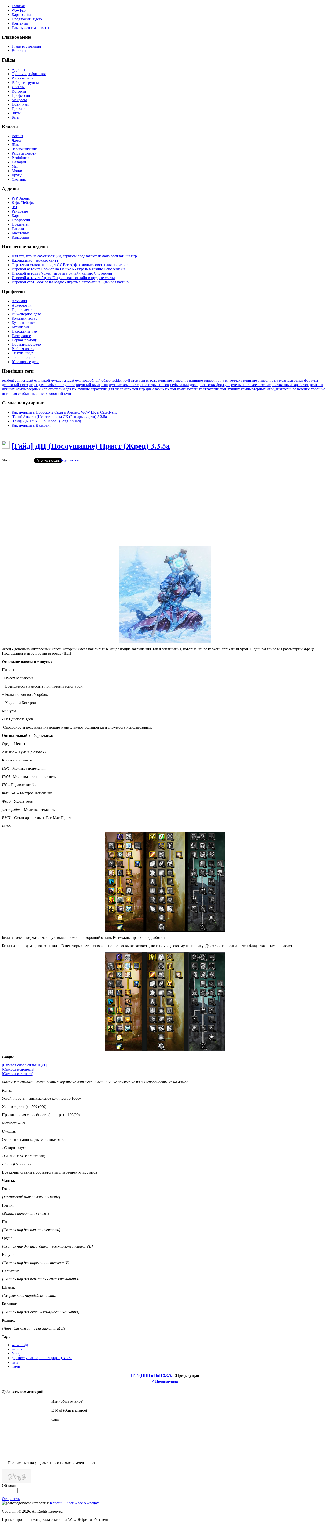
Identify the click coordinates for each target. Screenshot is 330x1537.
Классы (56, 1503)
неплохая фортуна (215, 385)
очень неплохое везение (251, 385)
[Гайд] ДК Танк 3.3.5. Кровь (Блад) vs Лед (46, 421)
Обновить (10, 1485)
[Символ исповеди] (18, 1069)
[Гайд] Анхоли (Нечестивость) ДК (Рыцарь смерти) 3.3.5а (59, 417)
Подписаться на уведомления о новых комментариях (51, 1463)
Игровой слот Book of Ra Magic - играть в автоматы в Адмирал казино (70, 282)
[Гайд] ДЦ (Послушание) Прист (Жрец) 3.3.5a (91, 446)
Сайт (55, 1419)
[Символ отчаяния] (17, 1074)
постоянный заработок (290, 385)
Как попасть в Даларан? (31, 425)
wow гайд (20, 1345)
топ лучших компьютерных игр (246, 389)
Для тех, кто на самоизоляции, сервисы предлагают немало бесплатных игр (74, 256)
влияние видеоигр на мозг (265, 380)
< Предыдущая (165, 1381)
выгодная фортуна (302, 380)
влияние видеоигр (173, 380)
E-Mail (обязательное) (69, 1410)
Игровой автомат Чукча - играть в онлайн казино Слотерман (62, 273)
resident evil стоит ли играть (134, 380)
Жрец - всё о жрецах (82, 1503)
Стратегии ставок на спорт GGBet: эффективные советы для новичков (70, 265)
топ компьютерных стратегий (194, 389)
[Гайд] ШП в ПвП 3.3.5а (152, 1375)
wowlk (17, 1349)
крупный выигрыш (92, 385)
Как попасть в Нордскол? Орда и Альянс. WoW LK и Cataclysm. (64, 412)
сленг (16, 1367)
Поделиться (69, 460)
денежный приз (15, 385)
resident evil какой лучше (41, 380)
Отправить (11, 1499)
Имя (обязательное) (67, 1401)
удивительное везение (291, 389)
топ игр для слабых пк (150, 389)
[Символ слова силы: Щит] (24, 1065)
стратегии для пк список (111, 389)
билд (16, 1353)
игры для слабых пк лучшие (52, 385)
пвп (15, 1362)
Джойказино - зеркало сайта (35, 260)
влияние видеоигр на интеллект (215, 380)
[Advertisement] (165, 500)
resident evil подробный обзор (86, 380)
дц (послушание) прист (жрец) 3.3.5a (42, 1358)
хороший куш (59, 393)
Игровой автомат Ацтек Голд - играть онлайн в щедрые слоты (63, 278)
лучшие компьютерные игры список (139, 385)
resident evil (11, 380)
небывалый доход (184, 385)
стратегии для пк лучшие (69, 389)
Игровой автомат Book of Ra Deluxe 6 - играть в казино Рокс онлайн (68, 269)
